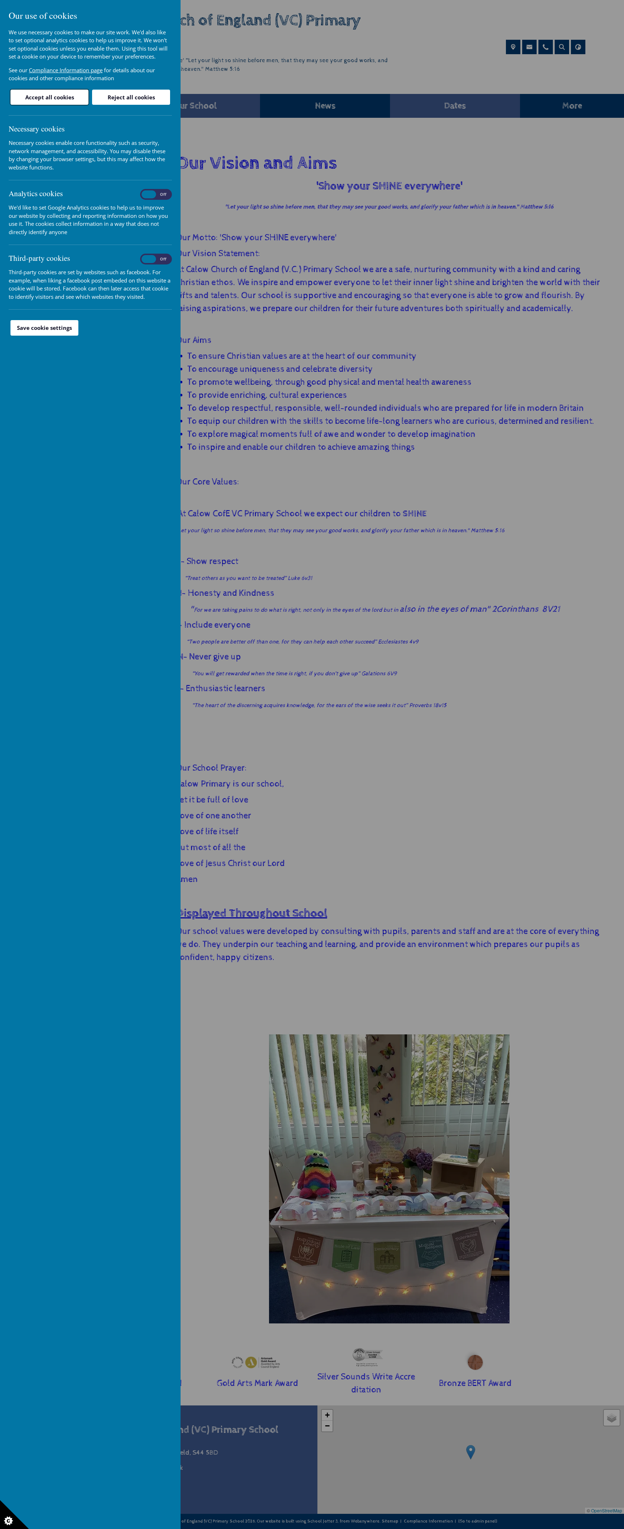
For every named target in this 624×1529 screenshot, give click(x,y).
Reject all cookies (131, 97)
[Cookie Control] (14, 1514)
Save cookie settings (44, 327)
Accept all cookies (49, 97)
